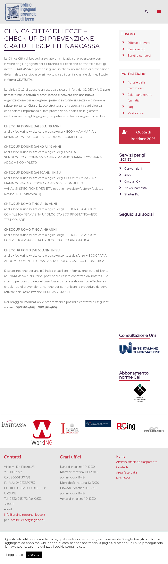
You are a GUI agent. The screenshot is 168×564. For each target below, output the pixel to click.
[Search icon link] (146, 11)
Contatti (122, 467)
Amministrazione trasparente (137, 462)
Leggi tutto (14, 555)
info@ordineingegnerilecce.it (24, 515)
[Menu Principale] (159, 12)
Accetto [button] (33, 554)
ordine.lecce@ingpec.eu (28, 520)
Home (120, 456)
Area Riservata (126, 472)
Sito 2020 (123, 478)
